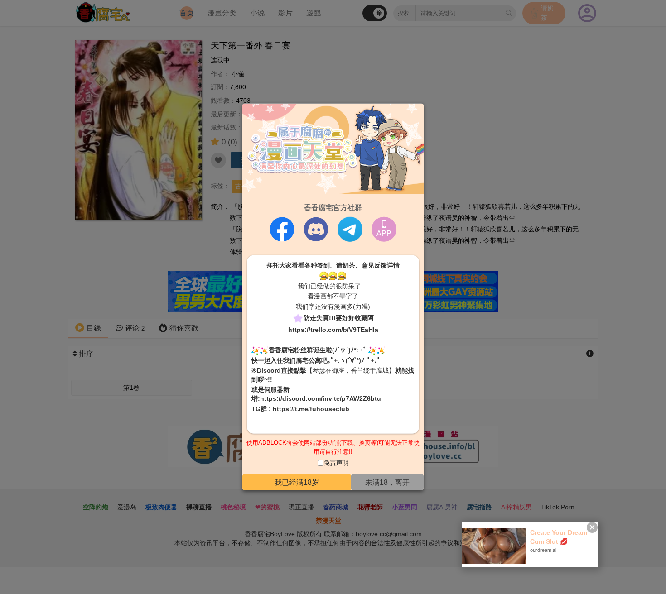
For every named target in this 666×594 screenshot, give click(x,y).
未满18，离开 (387, 482)
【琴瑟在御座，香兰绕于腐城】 (350, 370)
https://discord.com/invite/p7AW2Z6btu (320, 398)
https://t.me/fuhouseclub (311, 408)
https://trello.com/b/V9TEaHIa (333, 329)
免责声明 (336, 462)
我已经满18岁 (297, 482)
